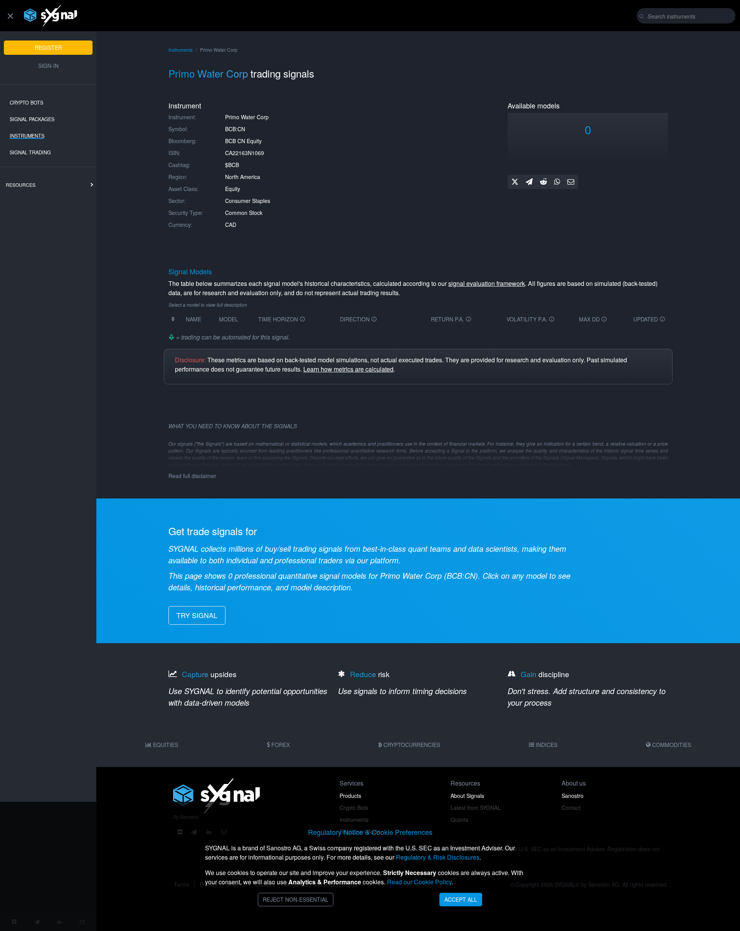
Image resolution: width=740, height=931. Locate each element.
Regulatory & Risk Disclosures (437, 857)
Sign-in (48, 65)
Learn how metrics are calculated (348, 369)
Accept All (460, 899)
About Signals (467, 795)
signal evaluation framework (486, 283)
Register (48, 47)
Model (228, 319)
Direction (355, 319)
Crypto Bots (26, 102)
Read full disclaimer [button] (192, 476)
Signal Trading (30, 152)
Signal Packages (32, 119)
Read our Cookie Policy (419, 881)
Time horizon (278, 319)
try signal (197, 615)
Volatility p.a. (527, 319)
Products (350, 795)
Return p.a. (448, 319)
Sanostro (573, 795)
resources (20, 184)
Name (193, 319)
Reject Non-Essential (295, 899)
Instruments (27, 135)
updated (646, 319)
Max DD (590, 319)
